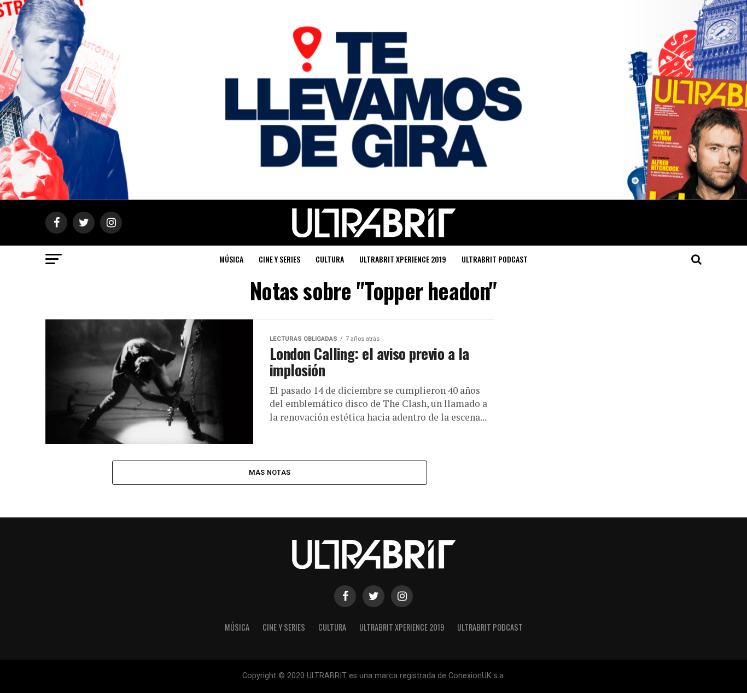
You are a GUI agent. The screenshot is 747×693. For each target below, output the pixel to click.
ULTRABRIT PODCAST (495, 259)
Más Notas (269, 472)
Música (231, 259)
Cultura (330, 259)
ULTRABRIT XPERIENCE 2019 (402, 259)
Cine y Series (279, 259)
